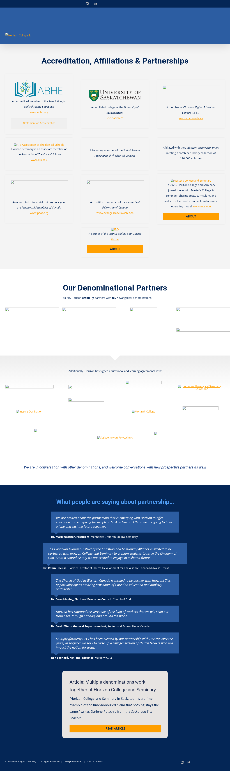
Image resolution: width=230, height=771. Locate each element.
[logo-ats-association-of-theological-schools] (39, 144)
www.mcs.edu (202, 206)
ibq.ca (115, 239)
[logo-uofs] (115, 87)
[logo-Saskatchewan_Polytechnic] (115, 437)
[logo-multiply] (200, 407)
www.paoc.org (39, 213)
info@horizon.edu (73, 761)
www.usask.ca (115, 118)
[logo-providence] (61, 430)
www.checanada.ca (191, 118)
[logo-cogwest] (89, 309)
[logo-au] (29, 386)
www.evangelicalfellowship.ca (115, 213)
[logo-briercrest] (86, 386)
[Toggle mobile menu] (223, 38)
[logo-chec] (191, 87)
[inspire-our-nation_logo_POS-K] (29, 411)
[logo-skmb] (143, 309)
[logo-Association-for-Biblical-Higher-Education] (39, 81)
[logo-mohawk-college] (143, 411)
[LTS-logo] (200, 386)
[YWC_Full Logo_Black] (172, 433)
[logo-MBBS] (86, 399)
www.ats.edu (39, 159)
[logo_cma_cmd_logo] (32, 309)
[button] (39, 123)
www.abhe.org (39, 112)
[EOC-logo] (144, 382)
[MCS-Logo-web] (191, 180)
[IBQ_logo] (115, 229)
